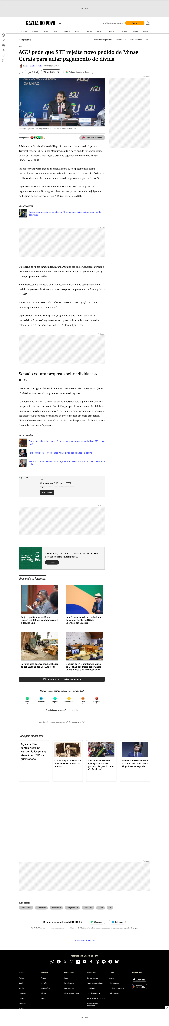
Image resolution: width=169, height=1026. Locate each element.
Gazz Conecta (69, 988)
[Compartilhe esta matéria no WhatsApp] (3, 35)
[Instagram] (71, 962)
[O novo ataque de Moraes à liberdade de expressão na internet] (67, 749)
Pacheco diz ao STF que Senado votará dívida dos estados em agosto (60, 453)
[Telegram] (104, 962)
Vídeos (145, 31)
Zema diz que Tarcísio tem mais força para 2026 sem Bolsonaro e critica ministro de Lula (67, 463)
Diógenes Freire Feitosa (34, 66)
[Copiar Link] (3, 40)
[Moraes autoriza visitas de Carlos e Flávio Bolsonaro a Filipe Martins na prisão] (135, 749)
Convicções (45, 988)
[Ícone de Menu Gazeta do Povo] (20, 23)
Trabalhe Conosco (93, 993)
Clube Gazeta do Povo (72, 993)
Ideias (99, 31)
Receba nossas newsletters (92, 1004)
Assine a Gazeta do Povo (96, 998)
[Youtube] (84, 962)
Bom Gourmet (69, 983)
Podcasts (22, 1003)
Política (77, 31)
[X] (65, 962)
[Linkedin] (78, 962)
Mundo (135, 31)
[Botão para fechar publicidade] (167, 1008)
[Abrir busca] (60, 23)
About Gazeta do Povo (95, 983)
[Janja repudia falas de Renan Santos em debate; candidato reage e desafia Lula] (39, 599)
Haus (66, 978)
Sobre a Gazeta (92, 978)
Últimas (35, 31)
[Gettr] (110, 962)
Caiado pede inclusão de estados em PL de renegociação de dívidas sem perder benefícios (65, 213)
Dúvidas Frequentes (116, 988)
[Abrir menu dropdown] (147, 39)
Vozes (45, 31)
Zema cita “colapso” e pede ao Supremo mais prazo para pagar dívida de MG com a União (66, 442)
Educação (22, 998)
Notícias (24, 31)
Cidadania (123, 31)
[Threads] (97, 962)
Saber (55, 31)
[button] (62, 723)
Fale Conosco (114, 993)
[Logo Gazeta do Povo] (40, 23)
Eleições (89, 31)
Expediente (91, 988)
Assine (111, 978)
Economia (110, 31)
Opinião (44, 983)
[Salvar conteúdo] (36, 72)
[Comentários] (22, 72)
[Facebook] (59, 962)
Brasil (21, 983)
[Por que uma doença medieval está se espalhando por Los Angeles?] (39, 646)
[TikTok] (91, 962)
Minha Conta (114, 983)
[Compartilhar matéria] (30, 72)
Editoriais (66, 31)
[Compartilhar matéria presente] (3, 45)
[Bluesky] (117, 962)
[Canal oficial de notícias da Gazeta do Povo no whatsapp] (52, 962)
